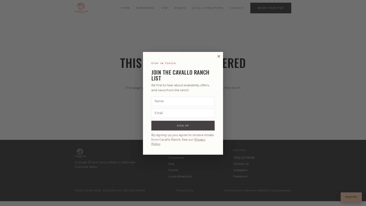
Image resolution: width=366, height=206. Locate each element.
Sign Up (183, 125)
